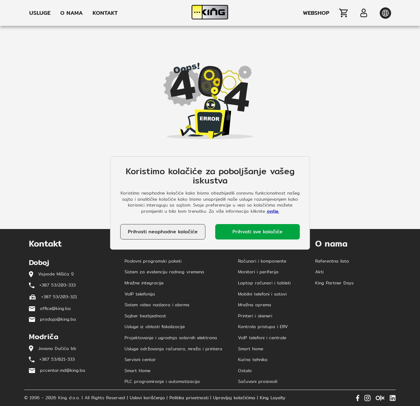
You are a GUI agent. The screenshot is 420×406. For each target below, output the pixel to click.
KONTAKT (105, 13)
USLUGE (39, 13)
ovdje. (273, 211)
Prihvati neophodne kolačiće (163, 231)
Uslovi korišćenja (147, 398)
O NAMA (71, 13)
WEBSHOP (316, 13)
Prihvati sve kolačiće (257, 231)
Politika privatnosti (188, 398)
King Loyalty (272, 398)
